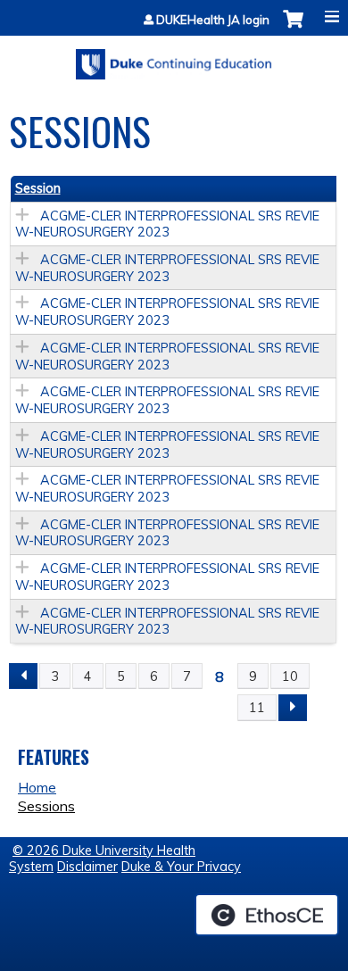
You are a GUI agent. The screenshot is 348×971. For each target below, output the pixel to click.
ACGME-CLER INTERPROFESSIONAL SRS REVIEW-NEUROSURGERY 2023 (167, 224)
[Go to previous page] (23, 676)
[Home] (174, 58)
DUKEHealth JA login (212, 20)
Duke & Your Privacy (181, 867)
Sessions (46, 806)
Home (37, 787)
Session (38, 188)
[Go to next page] (292, 707)
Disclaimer (87, 867)
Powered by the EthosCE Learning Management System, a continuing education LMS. (267, 914)
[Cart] (293, 28)
